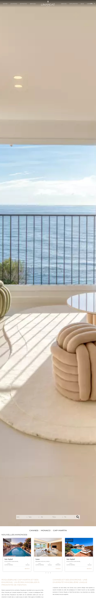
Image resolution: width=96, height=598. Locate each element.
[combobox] (22, 517)
